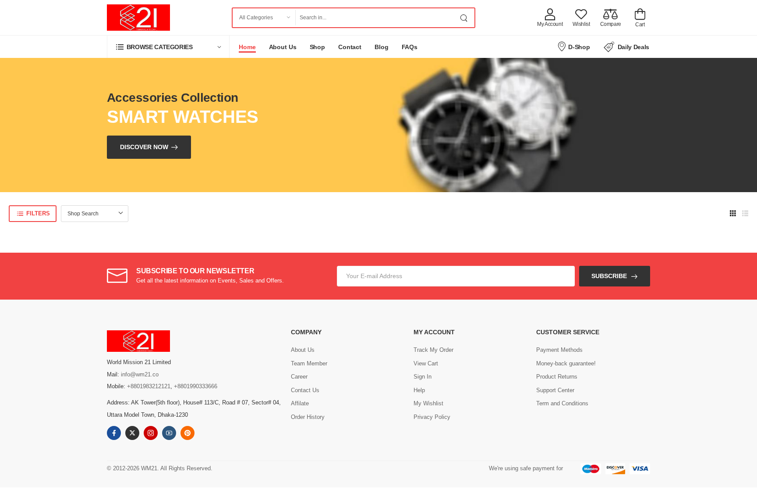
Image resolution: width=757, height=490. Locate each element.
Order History (308, 417)
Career (299, 376)
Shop (317, 46)
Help (419, 390)
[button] (168, 47)
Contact (349, 46)
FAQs (410, 46)
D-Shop (579, 46)
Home (247, 46)
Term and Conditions (562, 403)
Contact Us (305, 390)
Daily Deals (633, 46)
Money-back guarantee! (566, 363)
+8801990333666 (195, 386)
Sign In (423, 376)
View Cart (426, 363)
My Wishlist (428, 403)
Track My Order (433, 350)
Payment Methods (559, 350)
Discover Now (144, 146)
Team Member (309, 363)
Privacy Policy (432, 417)
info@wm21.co (140, 374)
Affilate (300, 403)
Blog (382, 46)
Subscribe (609, 275)
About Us (283, 46)
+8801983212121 (148, 386)
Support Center (555, 390)
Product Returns (556, 376)
